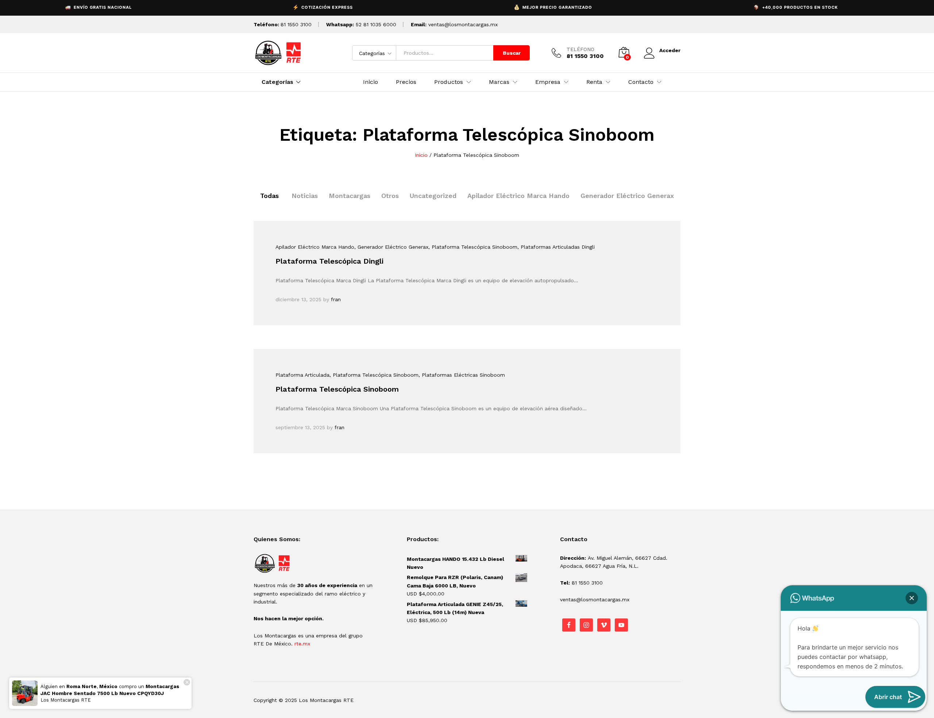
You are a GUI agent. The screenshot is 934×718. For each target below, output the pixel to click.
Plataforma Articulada (302, 375)
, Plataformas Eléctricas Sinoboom (461, 375)
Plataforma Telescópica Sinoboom (337, 389)
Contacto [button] (640, 82)
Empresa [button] (547, 82)
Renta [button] (594, 82)
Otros (390, 195)
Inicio (370, 82)
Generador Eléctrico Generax (627, 195)
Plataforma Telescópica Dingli (329, 261)
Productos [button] (448, 82)
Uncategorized (433, 195)
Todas (269, 195)
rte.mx (302, 644)
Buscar (512, 53)
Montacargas (349, 195)
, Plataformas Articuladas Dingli (556, 247)
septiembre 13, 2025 (300, 427)
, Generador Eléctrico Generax (391, 247)
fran (336, 299)
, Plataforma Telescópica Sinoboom (472, 247)
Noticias (305, 195)
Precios (406, 82)
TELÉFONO (580, 49)
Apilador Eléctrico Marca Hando (518, 195)
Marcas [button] (499, 82)
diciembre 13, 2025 (298, 299)
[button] (912, 598)
